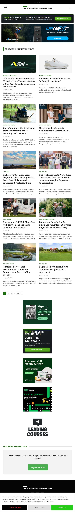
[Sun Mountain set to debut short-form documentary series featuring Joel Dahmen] (19, 113)
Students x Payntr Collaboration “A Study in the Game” (55, 79)
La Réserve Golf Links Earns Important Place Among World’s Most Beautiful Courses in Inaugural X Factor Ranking (18, 179)
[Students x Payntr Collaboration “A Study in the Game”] (55, 64)
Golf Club (43, 172)
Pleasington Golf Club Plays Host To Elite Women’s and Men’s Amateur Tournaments (19, 225)
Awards (6, 172)
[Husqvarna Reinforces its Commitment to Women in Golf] (55, 113)
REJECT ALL (39, 507)
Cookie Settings (15, 507)
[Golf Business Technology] (37, 7)
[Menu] (5, 7)
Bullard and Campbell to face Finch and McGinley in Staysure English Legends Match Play (55, 225)
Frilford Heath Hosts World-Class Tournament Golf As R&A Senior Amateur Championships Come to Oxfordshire (55, 179)
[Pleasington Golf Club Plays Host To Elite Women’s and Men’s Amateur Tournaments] (19, 207)
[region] (37, 502)
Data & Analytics (10, 75)
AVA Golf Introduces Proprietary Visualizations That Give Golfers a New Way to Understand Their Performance (19, 82)
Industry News (45, 75)
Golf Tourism (8, 263)
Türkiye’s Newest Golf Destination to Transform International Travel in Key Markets (16, 270)
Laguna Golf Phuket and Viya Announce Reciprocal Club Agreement (53, 269)
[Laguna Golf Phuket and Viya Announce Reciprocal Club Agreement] (55, 252)
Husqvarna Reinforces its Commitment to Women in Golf (54, 129)
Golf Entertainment (47, 219)
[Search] (70, 7)
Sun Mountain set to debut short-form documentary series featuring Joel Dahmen (19, 131)
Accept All (62, 507)
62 (18, 293)
